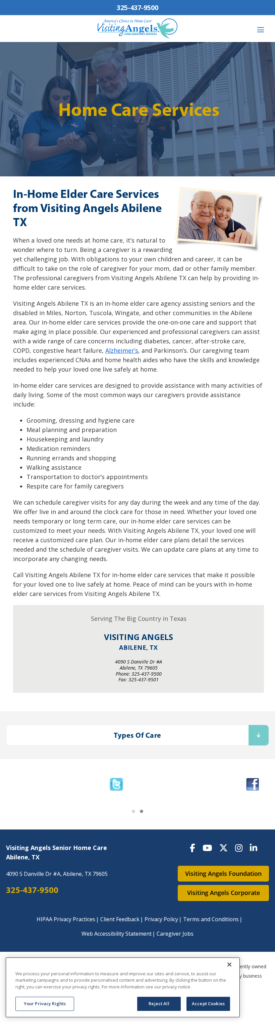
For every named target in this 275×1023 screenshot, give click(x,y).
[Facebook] (192, 847)
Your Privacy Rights (45, 1003)
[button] (133, 811)
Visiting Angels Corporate (223, 893)
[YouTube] (207, 847)
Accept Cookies (208, 1003)
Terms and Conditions (211, 919)
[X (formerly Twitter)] (223, 847)
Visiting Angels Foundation (223, 873)
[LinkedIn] (253, 847)
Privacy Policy (161, 919)
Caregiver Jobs (175, 933)
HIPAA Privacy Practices (66, 919)
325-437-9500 (137, 7)
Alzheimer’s (121, 350)
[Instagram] (238, 847)
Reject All (159, 1003)
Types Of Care (137, 735)
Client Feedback (120, 919)
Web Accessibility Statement (116, 933)
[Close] (229, 964)
